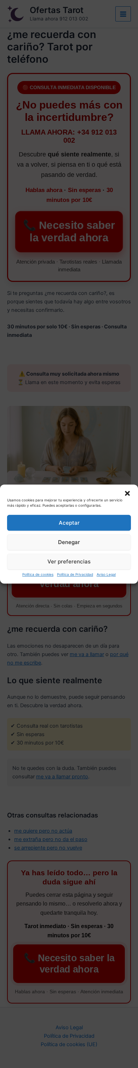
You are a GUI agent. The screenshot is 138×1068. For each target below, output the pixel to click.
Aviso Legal (106, 574)
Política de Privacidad (75, 574)
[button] (127, 493)
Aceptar (69, 522)
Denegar (69, 542)
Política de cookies (37, 574)
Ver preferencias (69, 561)
